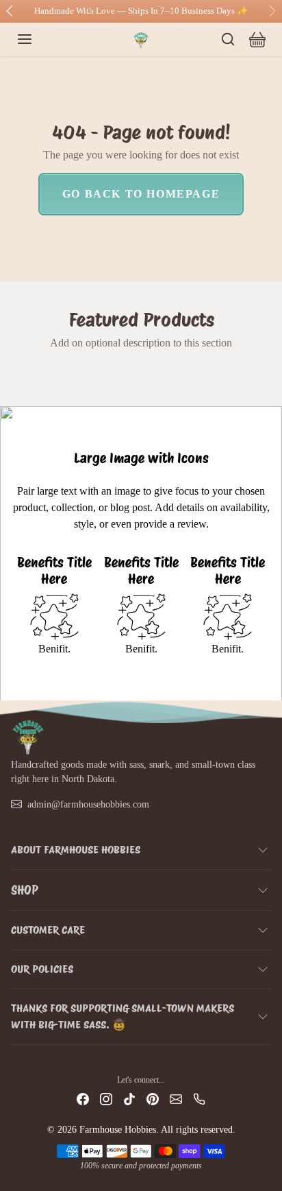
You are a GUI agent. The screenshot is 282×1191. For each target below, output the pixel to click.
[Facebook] (82, 1098)
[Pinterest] (152, 1098)
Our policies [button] (42, 969)
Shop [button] (24, 890)
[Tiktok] (129, 1098)
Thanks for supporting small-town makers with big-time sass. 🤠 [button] (122, 1016)
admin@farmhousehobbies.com (88, 804)
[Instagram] (106, 1098)
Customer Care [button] (48, 929)
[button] (38, 39)
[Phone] (199, 1098)
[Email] (176, 1098)
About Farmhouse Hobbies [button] (75, 849)
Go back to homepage (141, 194)
